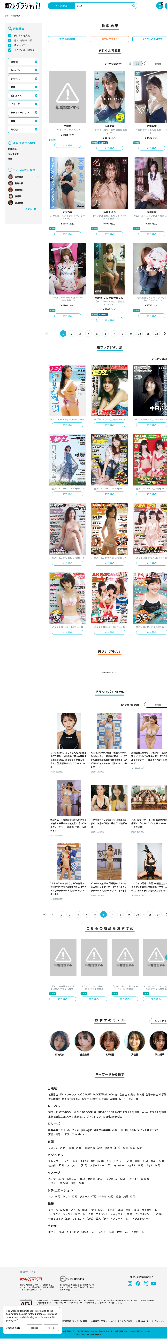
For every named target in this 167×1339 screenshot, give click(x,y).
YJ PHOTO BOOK (83, 1112)
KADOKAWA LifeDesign (105, 1094)
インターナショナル (129, 1165)
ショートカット (119, 1161)
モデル (115, 1209)
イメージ (15, 104)
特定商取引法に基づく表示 (74, 1321)
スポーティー (101, 1165)
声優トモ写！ (55, 1134)
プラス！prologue (82, 1130)
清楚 (78, 1183)
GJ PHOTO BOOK (104, 1112)
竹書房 (65, 1098)
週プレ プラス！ (22, 45)
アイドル (80, 1209)
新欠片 (85, 1098)
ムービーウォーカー (130, 1098)
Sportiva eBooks (112, 1116)
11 (148, 333)
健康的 (56, 1165)
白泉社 (94, 1098)
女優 (98, 1209)
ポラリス (69, 1134)
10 (139, 333)
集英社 (140, 1094)
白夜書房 (104, 1098)
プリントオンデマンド (149, 1130)
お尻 (98, 1161)
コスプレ (58, 1147)
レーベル (15, 70)
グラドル (58, 1209)
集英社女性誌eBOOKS (60, 1116)
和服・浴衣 (134, 1147)
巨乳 (81, 1161)
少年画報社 (54, 1098)
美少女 (56, 1178)
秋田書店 (53, 1094)
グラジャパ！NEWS (24, 50)
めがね (113, 1147)
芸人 (102, 1218)
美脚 (142, 1161)
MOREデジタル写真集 (127, 1112)
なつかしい (117, 1178)
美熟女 (96, 1178)
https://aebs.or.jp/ (45, 1305)
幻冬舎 (132, 1094)
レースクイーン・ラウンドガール (71, 1214)
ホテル (107, 1196)
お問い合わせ (142, 1321)
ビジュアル (16, 95)
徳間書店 (75, 1098)
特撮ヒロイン (59, 1218)
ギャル (153, 1165)
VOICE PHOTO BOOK (124, 1130)
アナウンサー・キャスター (114, 1214)
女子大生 (151, 1209)
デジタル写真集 (22, 35)
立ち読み (68, 145)
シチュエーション (20, 112)
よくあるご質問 (124, 1321)
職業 (13, 121)
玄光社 (123, 1094)
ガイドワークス (67, 1094)
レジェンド (84, 1218)
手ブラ (56, 1232)
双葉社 (113, 1098)
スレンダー (60, 1161)
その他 (14, 129)
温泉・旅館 (127, 1196)
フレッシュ (78, 1165)
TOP (7, 16)
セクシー (58, 1183)
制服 (76, 1147)
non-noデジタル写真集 (154, 1112)
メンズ (106, 1232)
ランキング (13, 153)
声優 (133, 1209)
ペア (54, 1196)
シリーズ (15, 78)
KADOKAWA (84, 1094)
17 (158, 914)
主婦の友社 (151, 1094)
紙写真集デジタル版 (59, 1130)
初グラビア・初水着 (82, 1232)
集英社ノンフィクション (87, 1116)
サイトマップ (158, 1321)
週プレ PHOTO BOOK (60, 1112)
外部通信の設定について (102, 1321)
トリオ (70, 1196)
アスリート (120, 1218)
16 (150, 914)
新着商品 (12, 148)
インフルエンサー (149, 1214)
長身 (158, 1161)
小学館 (162, 1094)
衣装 (13, 87)
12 (156, 333)
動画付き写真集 (102, 1130)
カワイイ (139, 1178)
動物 (123, 1232)
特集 (10, 158)
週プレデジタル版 (23, 40)
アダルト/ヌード (141, 1218)
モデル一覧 (30, 209)
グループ (89, 1196)
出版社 (14, 61)
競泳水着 (94, 1147)
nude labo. (81, 1134)
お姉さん (76, 1178)
